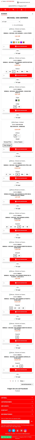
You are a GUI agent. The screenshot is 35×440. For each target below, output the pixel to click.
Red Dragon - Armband (17, 126)
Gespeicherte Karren (23, 2)
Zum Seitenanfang (27, 384)
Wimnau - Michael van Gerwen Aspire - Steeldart (17, 218)
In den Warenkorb (21, 46)
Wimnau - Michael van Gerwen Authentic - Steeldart (17, 299)
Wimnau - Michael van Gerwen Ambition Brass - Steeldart (17, 247)
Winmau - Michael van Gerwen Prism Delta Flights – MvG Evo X (17, 276)
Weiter (22, 381)
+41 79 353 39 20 (10, 1)
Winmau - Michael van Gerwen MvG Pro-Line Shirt (17, 165)
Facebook (17, 391)
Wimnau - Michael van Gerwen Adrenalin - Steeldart (17, 357)
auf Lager (11, 22)
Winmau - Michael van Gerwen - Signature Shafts (17, 92)
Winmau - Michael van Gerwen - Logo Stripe (18, 33)
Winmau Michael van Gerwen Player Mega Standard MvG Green (17, 194)
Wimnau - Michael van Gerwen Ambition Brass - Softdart (17, 328)
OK (31, 421)
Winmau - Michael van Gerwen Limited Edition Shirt (17, 63)
